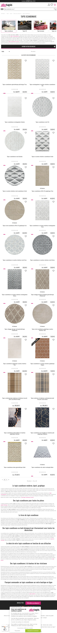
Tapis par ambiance (17, 13)
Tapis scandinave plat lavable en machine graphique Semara (14, 433)
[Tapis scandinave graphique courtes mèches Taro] (14, 348)
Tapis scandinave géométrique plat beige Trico (15, 84)
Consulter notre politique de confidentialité (20, 622)
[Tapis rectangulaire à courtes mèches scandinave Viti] (42, 69)
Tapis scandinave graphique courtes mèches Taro (14, 364)
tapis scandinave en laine (14, 41)
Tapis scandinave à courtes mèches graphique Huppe (42, 364)
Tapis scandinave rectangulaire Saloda (15, 122)
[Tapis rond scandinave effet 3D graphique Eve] (14, 210)
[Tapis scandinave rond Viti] (42, 107)
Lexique (45, 617)
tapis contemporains (15, 36)
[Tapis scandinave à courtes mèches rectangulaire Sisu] (42, 210)
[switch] (4, 629)
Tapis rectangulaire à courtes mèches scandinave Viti (42, 85)
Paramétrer (17, 630)
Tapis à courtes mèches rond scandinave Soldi (15, 191)
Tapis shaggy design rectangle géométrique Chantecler (42, 295)
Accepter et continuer (33, 630)
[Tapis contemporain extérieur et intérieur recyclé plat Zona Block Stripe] (14, 383)
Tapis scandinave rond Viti (42, 122)
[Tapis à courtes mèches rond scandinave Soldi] (14, 176)
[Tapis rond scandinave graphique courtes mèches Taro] (42, 314)
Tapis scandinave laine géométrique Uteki (14, 467)
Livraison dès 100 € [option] (28, 1)
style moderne (32, 593)
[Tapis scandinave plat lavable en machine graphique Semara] (14, 417)
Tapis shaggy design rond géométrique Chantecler (15, 330)
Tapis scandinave (9, 31)
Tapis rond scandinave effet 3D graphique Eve (15, 225)
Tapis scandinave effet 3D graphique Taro (42, 191)
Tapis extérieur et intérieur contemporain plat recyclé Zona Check (42, 399)
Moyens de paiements (8, 627)
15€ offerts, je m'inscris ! (33, 603)
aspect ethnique (4, 505)
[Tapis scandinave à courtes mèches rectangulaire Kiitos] (14, 279)
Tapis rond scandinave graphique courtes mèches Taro (42, 330)
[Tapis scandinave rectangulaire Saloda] (14, 107)
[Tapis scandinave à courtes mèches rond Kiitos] (42, 245)
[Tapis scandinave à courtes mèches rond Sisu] (14, 245)
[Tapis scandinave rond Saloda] (14, 141)
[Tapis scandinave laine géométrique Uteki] (14, 452)
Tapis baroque (40, 31)
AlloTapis (3, 13)
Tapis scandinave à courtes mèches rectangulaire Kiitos (14, 295)
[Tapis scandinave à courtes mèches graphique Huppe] (42, 348)
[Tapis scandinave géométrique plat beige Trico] (14, 69)
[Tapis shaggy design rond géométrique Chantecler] (14, 314)
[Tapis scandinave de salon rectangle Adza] (42, 452)
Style (11, 13)
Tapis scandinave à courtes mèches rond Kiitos (42, 260)
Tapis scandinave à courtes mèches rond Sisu (14, 260)
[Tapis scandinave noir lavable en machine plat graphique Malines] (42, 417)
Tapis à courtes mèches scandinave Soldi (42, 156)
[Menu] (7, 626)
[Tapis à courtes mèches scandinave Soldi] (42, 141)
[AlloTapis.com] (11, 5)
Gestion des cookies (47, 625)
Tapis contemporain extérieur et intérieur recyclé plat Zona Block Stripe (14, 399)
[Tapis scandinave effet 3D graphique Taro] (42, 176)
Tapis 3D (25, 31)
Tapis (8, 13)
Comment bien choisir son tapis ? (48, 627)
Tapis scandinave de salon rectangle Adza (42, 467)
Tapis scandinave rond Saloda (14, 156)
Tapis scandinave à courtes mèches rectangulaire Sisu (42, 226)
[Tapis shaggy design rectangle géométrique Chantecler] (42, 279)
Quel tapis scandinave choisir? (27, 497)
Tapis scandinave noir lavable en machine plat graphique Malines (42, 433)
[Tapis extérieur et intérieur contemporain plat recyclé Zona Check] (42, 383)
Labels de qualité (49, 615)
